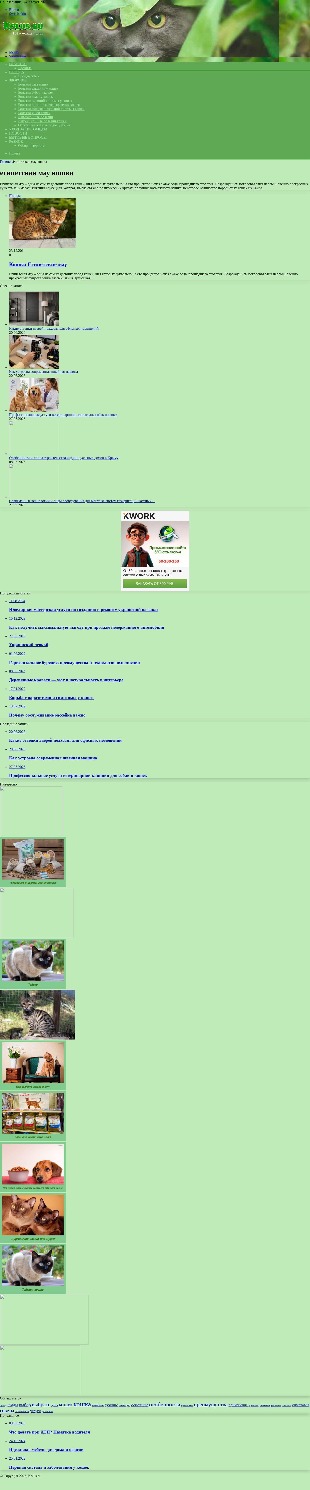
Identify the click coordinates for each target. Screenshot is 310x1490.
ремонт (264, 1405)
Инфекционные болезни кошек (42, 121)
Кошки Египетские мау (38, 264)
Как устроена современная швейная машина (43, 371)
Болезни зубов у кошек (36, 92)
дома (54, 1405)
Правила (25, 68)
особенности (164, 1404)
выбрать (41, 1404)
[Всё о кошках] (22, 44)
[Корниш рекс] (37, 937)
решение (276, 1405)
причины (253, 1405)
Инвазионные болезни (35, 117)
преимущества (211, 1404)
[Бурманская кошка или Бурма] (33, 1242)
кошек (66, 1404)
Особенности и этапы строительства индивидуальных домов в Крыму (63, 458)
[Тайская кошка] (33, 1292)
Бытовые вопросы (28, 137)
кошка (82, 1404)
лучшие (111, 1405)
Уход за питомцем (28, 129)
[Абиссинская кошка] (44, 1343)
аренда (3, 1405)
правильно (187, 1405)
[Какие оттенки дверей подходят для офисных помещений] (34, 324)
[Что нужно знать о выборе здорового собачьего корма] (33, 1191)
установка (47, 1411)
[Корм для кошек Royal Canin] (33, 1140)
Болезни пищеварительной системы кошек (51, 109)
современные (22, 1411)
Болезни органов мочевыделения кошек (49, 105)
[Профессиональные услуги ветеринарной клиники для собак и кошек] (34, 410)
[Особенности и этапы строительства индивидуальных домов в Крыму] (34, 454)
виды (13, 1404)
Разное (16, 141)
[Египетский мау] (31, 835)
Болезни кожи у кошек (35, 96)
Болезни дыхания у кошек (38, 88)
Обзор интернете (31, 145)
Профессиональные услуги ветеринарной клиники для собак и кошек (63, 415)
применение (238, 1405)
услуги (35, 1411)
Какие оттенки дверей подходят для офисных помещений (54, 328)
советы (7, 1410)
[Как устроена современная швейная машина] (34, 367)
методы (124, 1405)
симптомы (300, 1405)
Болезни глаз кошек (33, 84)
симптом (286, 1405)
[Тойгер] (33, 987)
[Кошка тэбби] (40, 1394)
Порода (16, 72)
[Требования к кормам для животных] (33, 886)
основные (139, 1405)
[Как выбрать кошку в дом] (33, 1089)
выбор (25, 1404)
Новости (18, 133)
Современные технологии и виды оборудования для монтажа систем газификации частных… (82, 501)
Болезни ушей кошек (34, 113)
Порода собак (28, 76)
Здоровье (18, 80)
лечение (98, 1405)
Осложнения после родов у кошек (44, 125)
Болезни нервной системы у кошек (45, 101)
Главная (6, 162)
